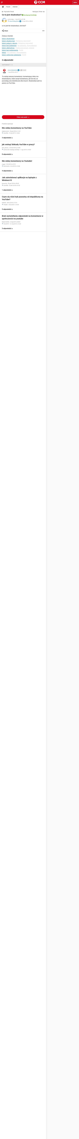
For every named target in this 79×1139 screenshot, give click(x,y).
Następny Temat (37, 11)
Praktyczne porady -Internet (25, 48)
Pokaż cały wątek (22, 117)
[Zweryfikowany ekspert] (20, 21)
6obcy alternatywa (8, 48)
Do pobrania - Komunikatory (27, 46)
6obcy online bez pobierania (11, 55)
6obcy (4, 53)
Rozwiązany (26, 15)
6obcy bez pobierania (9, 46)
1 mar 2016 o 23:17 (13, 72)
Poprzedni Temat (9, 11)
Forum (8, 7)
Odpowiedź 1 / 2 (7, 65)
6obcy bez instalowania (10, 50)
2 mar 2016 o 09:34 (27, 21)
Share (6, 31)
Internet (15, 7)
